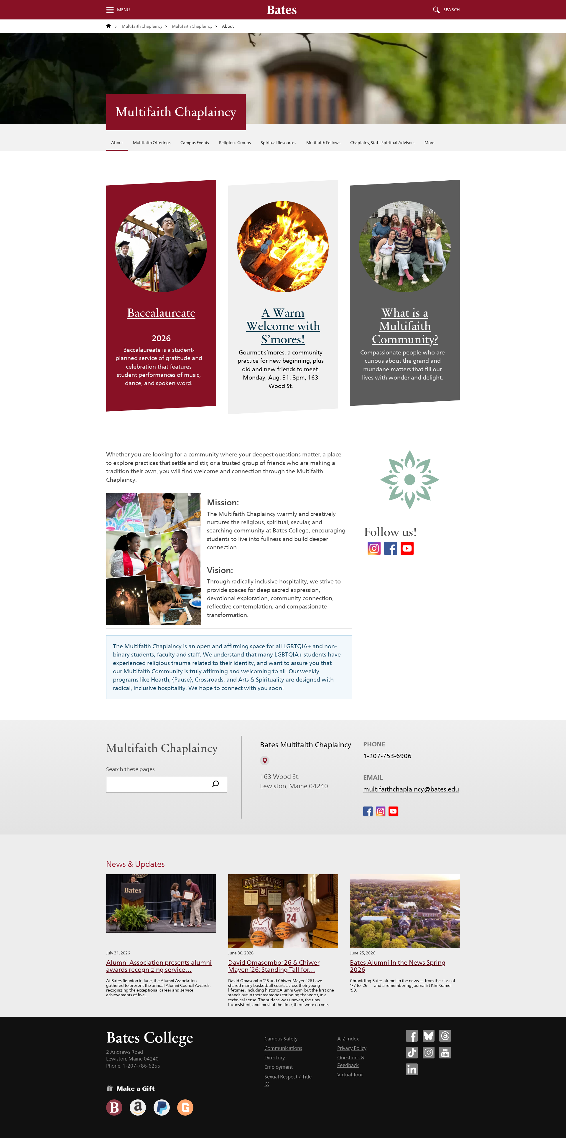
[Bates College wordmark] (282, 9)
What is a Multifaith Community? (405, 326)
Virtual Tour (350, 1075)
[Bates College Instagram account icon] (429, 1052)
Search (451, 9)
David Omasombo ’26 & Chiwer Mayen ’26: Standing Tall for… (274, 966)
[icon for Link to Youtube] (393, 811)
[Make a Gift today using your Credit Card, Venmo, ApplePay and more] (114, 1107)
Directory (274, 1058)
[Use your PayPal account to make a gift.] (162, 1107)
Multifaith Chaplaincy (142, 26)
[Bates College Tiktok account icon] (412, 1052)
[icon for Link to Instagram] (380, 811)
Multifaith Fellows (323, 142)
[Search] (215, 784)
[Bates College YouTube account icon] (445, 1052)
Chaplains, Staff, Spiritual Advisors (382, 142)
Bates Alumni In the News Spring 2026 (397, 966)
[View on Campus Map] (264, 760)
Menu (123, 9)
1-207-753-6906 (387, 756)
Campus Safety (280, 1039)
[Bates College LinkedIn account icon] (412, 1069)
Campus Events (194, 142)
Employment (278, 1067)
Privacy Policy (351, 1048)
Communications (283, 1048)
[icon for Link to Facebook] (368, 811)
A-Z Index (348, 1039)
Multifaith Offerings (152, 142)
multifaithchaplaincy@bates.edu (411, 789)
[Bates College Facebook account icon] (412, 1036)
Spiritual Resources (278, 142)
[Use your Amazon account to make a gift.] (138, 1107)
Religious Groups (235, 142)
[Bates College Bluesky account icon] (429, 1036)
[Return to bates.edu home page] (111, 26)
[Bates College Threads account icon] (445, 1036)
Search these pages (130, 769)
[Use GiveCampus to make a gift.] (185, 1107)
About (117, 142)
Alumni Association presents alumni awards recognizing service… (159, 966)
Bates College (149, 1037)
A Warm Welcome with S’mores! (283, 326)
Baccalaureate (161, 313)
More (429, 142)
